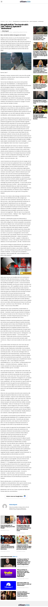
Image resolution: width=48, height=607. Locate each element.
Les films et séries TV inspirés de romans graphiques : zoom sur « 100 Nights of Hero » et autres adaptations (24, 561)
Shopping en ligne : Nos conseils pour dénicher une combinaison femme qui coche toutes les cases (24, 527)
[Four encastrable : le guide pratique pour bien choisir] (8, 519)
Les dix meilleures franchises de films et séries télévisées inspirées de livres (23, 594)
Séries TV (10, 21)
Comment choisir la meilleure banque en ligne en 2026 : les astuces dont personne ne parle (24, 547)
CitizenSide (3, 21)
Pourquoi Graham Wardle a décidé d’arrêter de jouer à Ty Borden (40, 117)
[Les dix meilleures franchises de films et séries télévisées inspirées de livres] (8, 595)
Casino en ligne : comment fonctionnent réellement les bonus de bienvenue (7, 547)
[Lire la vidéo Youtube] (16, 266)
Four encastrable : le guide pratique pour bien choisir (8, 526)
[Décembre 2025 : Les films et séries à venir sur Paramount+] (8, 585)
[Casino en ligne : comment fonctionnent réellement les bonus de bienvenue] (8, 539)
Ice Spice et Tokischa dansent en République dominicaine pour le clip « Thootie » (40, 86)
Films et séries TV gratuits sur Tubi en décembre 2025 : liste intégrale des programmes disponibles (23, 573)
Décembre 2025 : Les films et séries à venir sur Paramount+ (24, 584)
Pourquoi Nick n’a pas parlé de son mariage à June (40, 102)
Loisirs (7, 21)
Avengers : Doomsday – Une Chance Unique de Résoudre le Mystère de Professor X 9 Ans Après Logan (40, 54)
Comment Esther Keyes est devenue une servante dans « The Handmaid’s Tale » (40, 37)
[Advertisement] (24, 12)
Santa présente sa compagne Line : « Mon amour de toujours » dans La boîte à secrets (40, 70)
